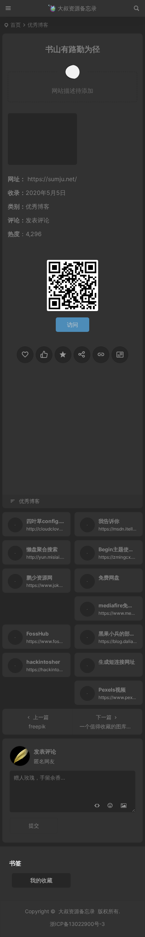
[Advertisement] (72, 441)
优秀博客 (38, 25)
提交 (34, 825)
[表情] (110, 806)
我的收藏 (41, 880)
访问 (72, 324)
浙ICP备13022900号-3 (77, 924)
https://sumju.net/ (52, 179)
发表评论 (37, 220)
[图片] (123, 806)
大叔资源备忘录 (76, 911)
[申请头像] (127, 754)
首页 (15, 25)
